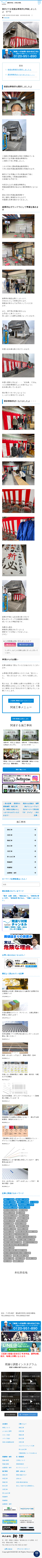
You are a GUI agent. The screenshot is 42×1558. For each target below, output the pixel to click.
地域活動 (6, 18)
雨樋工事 (9, 840)
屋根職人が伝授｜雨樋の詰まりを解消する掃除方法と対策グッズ (20, 992)
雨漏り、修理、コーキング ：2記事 (26, 1236)
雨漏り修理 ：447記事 (22, 1199)
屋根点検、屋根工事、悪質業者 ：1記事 (15, 1250)
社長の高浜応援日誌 (22, 1482)
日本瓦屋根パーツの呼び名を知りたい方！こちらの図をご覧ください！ (20, 1035)
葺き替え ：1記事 (9, 1258)
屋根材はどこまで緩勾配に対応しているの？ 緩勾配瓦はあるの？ (20, 1161)
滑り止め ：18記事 (20, 1223)
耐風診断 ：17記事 (9, 1226)
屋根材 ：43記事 (23, 1215)
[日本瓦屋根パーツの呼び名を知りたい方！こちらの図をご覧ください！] (21, 1027)
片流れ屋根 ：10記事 (10, 1228)
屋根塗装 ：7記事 (9, 1231)
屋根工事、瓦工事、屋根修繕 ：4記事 (26, 1231)
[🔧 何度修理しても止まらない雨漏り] (31, 1401)
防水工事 (9, 846)
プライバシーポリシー (23, 1549)
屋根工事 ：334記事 (9, 1202)
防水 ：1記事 (7, 1255)
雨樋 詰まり (24, 896)
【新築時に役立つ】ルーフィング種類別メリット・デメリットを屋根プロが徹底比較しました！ (20, 1139)
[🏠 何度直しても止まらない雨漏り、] (10, 1401)
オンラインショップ (22, 1467)
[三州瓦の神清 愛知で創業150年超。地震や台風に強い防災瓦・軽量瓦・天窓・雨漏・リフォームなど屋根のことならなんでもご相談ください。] (13, 1538)
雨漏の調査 (5, 1464)
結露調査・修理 (11, 873)
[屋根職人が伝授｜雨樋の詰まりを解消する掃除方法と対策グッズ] (21, 984)
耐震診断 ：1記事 (9, 1247)
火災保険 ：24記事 (21, 1220)
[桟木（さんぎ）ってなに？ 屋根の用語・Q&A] (21, 1048)
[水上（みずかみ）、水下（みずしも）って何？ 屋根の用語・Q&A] (21, 1174)
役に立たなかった (25, 644)
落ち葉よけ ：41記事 (10, 1218)
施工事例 (5, 1471)
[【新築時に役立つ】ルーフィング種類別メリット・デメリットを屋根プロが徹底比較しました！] (21, 1131)
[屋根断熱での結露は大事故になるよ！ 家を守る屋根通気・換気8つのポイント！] (21, 1110)
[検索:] (21, 884)
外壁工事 (9, 835)
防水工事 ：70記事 (24, 1207)
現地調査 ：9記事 (23, 1228)
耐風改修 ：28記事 (23, 1218)
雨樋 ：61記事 (23, 1210)
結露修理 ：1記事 (18, 1261)
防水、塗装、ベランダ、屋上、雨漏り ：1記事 (17, 1253)
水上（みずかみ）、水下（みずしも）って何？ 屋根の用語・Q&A (20, 1182)
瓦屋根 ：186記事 (23, 1202)
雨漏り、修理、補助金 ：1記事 (25, 1239)
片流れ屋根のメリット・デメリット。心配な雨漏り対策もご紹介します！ (20, 1014)
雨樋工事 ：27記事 (9, 1220)
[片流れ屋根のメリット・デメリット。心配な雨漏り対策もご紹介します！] (21, 1006)
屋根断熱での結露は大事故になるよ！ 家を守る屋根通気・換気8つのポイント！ (20, 1118)
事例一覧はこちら (21, 769)
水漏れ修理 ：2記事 (9, 1239)
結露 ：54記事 (20, 1212)
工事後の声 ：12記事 (22, 1226)
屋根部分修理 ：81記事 (10, 1207)
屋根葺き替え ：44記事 (10, 1215)
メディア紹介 (6, 1438)
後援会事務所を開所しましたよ (19, 69)
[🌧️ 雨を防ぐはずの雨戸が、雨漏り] (10, 1381)
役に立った (10, 644)
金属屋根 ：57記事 (9, 1212)
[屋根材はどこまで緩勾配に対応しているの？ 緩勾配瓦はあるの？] (21, 1153)
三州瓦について (20, 1460)
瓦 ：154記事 (34, 1202)
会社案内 (5, 1424)
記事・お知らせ (20, 1471)
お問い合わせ (8, 1549)
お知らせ (18, 1478)
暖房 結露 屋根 (10, 896)
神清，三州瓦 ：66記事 (10, 1210)
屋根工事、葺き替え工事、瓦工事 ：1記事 (16, 1244)
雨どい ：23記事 (8, 1223)
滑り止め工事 (11, 856)
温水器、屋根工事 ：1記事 (20, 1255)
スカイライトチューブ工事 (26, 1446)
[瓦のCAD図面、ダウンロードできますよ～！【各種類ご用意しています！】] (21, 1089)
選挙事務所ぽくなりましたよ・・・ (21, 74)
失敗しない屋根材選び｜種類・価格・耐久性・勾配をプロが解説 (20, 1075)
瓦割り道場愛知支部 (8, 1442)
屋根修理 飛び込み (17, 898)
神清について (6, 1427)
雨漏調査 (9, 867)
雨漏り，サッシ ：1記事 (30, 1242)
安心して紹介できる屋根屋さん (25, 1486)
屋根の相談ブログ (21, 1475)
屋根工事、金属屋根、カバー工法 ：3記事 (16, 1234)
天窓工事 (9, 851)
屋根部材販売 (20, 1464)
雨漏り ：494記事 (9, 1199)
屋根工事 (9, 829)
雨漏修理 (9, 862)
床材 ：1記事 (7, 1261)
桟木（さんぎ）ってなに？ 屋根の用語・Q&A (19, 1055)
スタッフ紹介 (6, 1435)
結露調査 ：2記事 (9, 1236)
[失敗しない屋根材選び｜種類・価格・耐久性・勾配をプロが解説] (21, 1067)
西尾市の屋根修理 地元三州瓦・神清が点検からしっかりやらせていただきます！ (11, 809)
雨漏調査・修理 (6, 1456)
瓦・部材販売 (20, 1456)
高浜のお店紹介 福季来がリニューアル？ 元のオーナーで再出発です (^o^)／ (30, 808)
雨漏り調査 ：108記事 (10, 1204)
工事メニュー (22, 1424)
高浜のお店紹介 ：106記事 (26, 1204)
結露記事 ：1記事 (31, 1258)
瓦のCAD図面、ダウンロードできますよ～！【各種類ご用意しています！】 (20, 1097)
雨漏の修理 (5, 1460)
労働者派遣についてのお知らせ (28, 1453)
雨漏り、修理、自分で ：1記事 (12, 1242)
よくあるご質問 (6, 1431)
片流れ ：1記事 (20, 1258)
